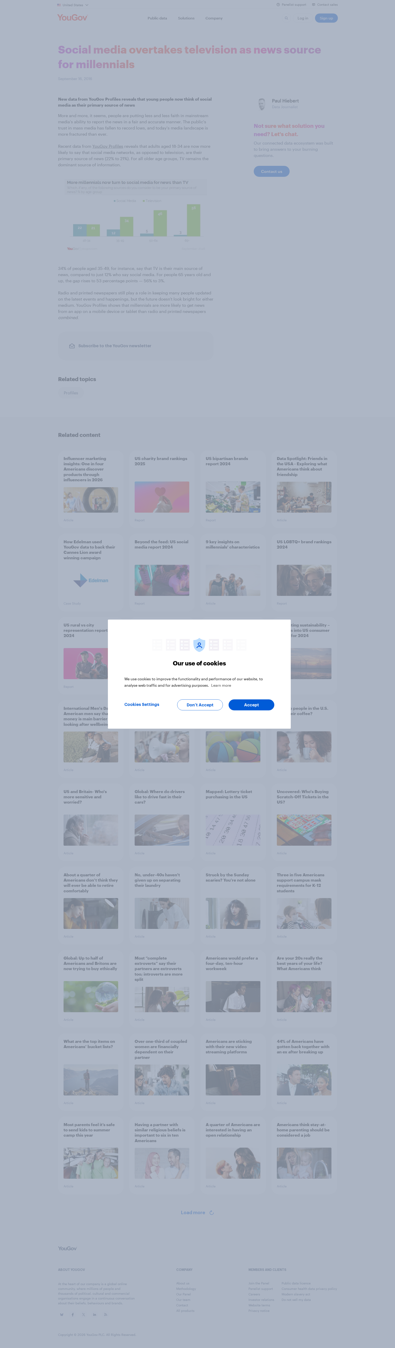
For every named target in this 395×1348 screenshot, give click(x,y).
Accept (251, 705)
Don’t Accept (200, 705)
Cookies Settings (141, 704)
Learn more (221, 685)
